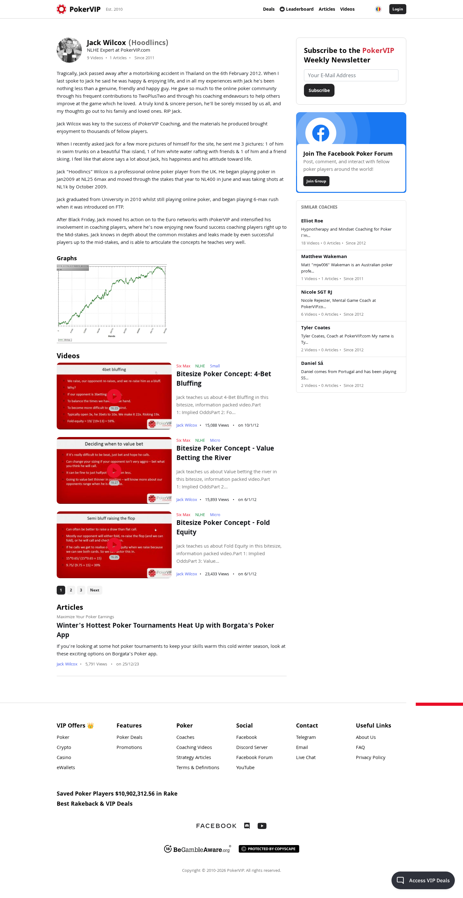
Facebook (246, 738)
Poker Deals (129, 738)
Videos (347, 9)
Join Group (316, 181)
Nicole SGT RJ (316, 293)
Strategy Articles (193, 758)
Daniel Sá (312, 364)
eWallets (66, 768)
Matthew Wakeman (324, 257)
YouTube (245, 768)
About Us (366, 738)
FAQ (360, 748)
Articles (327, 9)
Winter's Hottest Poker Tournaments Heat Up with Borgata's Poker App (165, 631)
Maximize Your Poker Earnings (85, 617)
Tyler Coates (315, 328)
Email (302, 748)
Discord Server (252, 748)
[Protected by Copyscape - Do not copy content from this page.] (269, 849)
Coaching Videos (194, 748)
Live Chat (306, 758)
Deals (269, 9)
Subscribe (319, 90)
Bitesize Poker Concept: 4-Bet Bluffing (223, 379)
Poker (63, 738)
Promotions (129, 748)
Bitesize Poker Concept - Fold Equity (223, 528)
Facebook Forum (254, 758)
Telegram (306, 738)
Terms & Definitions (197, 768)
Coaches (185, 738)
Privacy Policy (371, 758)
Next (94, 590)
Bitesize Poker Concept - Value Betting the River (225, 454)
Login (397, 9)
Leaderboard (300, 9)
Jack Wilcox (186, 425)
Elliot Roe (312, 221)
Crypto (64, 748)
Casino (64, 758)
